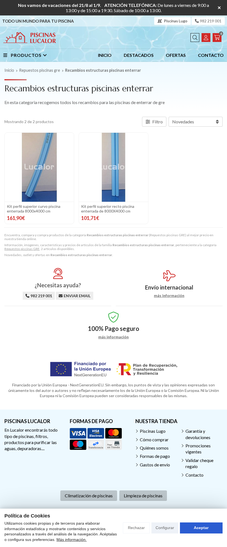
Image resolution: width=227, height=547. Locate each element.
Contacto (194, 474)
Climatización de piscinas (89, 495)
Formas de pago (155, 456)
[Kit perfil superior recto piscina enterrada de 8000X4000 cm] (113, 167)
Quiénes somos (154, 447)
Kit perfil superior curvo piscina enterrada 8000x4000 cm (33, 208)
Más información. (71, 539)
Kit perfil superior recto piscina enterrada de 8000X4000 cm (107, 208)
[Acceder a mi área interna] (206, 37)
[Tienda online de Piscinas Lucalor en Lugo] (29, 37)
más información (169, 295)
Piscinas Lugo (153, 431)
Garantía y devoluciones (197, 434)
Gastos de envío (155, 464)
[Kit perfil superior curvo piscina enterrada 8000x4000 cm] (39, 167)
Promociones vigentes (198, 448)
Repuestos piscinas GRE (22, 249)
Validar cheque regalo (199, 463)
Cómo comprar (154, 439)
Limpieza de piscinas (143, 495)
